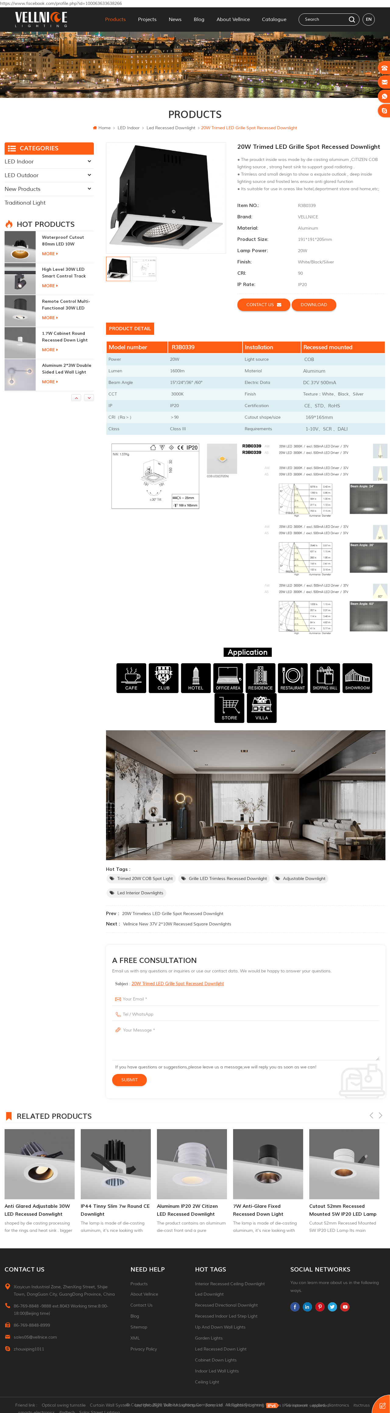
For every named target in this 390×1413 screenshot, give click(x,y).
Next (380, 1115)
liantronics (339, 1405)
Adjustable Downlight (304, 878)
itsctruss (361, 1405)
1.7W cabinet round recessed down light (65, 305)
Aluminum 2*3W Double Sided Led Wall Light (66, 337)
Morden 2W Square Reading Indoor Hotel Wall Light (64, 369)
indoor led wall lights (217, 1371)
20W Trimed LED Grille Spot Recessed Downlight (178, 984)
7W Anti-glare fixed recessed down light (182, 1210)
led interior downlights (140, 893)
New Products (23, 189)
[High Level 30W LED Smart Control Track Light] (20, 246)
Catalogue (274, 19)
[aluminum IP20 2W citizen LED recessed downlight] (116, 1164)
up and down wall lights (220, 1327)
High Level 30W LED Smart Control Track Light (64, 241)
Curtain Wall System (110, 1405)
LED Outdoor (21, 175)
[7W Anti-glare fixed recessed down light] (192, 1164)
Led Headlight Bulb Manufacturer (168, 1405)
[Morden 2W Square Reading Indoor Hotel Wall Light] (20, 374)
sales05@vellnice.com (35, 1337)
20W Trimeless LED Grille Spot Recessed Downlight (172, 913)
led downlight (209, 1294)
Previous (371, 1115)
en (369, 19)
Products (115, 19)
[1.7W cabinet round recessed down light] (20, 310)
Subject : (169, 984)
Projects (147, 19)
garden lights (209, 1338)
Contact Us (141, 1305)
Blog (199, 19)
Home (104, 128)
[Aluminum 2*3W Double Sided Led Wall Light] (20, 342)
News (175, 19)
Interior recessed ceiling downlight (230, 1283)
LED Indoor (129, 128)
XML (135, 1338)
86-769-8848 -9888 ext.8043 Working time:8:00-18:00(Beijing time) (61, 1310)
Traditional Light (25, 202)
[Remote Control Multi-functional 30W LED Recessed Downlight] (20, 278)
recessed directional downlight (226, 1305)
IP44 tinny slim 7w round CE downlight (39, 1210)
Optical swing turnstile (64, 1405)
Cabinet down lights (216, 1360)
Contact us (260, 304)
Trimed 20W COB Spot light (145, 878)
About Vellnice (233, 19)
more (48, 254)
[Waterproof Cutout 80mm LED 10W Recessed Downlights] (344, 1164)
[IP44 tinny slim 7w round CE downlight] (40, 1164)
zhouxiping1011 (29, 1349)
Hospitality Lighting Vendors (253, 1405)
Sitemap (138, 1327)
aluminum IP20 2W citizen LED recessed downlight (111, 1210)
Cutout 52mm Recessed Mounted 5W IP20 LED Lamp (266, 1210)
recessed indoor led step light (226, 1316)
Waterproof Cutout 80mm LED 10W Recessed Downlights (340, 1210)
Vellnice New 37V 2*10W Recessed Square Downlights (177, 924)
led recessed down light (220, 1349)
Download (314, 304)
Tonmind (213, 1405)
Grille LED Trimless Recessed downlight (228, 878)
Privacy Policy (143, 1349)
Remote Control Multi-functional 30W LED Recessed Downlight (66, 273)
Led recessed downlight (171, 128)
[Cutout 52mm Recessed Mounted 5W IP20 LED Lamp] (268, 1164)
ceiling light (207, 1382)
